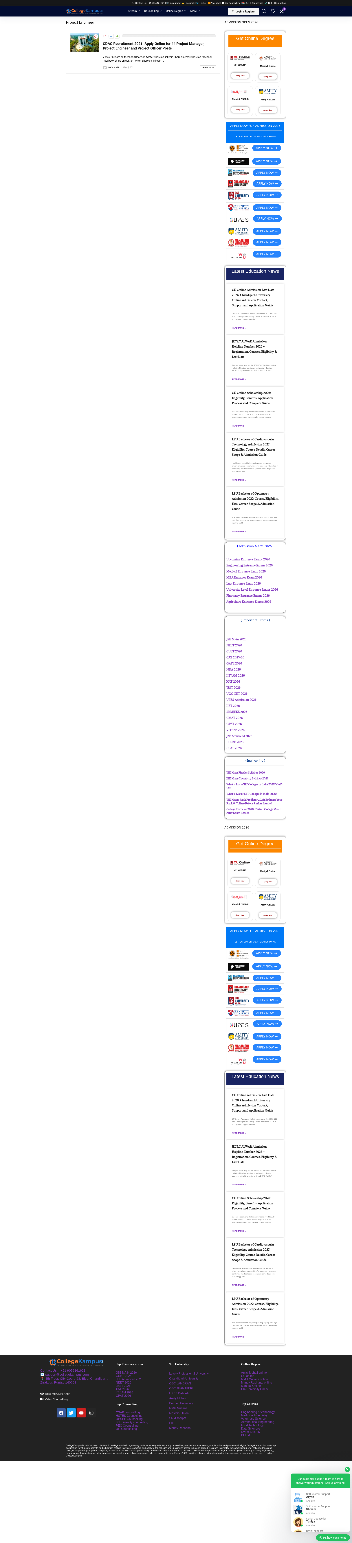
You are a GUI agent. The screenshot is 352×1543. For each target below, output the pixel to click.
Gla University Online (255, 1389)
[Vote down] (111, 36)
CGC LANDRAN (180, 1383)
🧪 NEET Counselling (275, 3)
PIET (173, 1423)
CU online (247, 1375)
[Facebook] (61, 1412)
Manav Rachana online (257, 1382)
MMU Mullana (178, 1408)
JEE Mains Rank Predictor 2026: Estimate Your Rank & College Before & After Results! (254, 801)
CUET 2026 (123, 1375)
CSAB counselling (128, 1412)
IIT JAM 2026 (124, 1392)
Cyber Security (250, 1431)
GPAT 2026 (123, 1395)
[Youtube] (81, 1412)
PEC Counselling (127, 1425)
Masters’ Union (179, 1413)
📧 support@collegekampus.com (64, 1374)
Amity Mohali (177, 1398)
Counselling (151, 11)
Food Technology (252, 1425)
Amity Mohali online (254, 1372)
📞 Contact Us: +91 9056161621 (148, 3)
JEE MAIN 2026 (126, 1372)
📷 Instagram (173, 3)
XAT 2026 (122, 1389)
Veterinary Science (253, 1418)
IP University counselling (132, 1422)
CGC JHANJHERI (181, 1388)
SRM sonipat (178, 1418)
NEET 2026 (123, 1382)
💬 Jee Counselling (231, 3)
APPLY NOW (208, 67)
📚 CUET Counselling (252, 3)
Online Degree (174, 11)
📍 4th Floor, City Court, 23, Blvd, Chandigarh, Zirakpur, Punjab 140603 (74, 1380)
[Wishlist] (273, 11)
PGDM (245, 1435)
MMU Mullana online (254, 1379)
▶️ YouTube (214, 3)
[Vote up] (117, 36)
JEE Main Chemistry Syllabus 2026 (247, 778)
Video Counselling (56, 1399)
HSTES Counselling (129, 1415)
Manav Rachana (180, 1428)
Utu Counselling (126, 1428)
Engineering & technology (258, 1412)
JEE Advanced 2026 (129, 1379)
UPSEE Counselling (129, 1419)
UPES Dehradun (180, 1393)
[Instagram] (91, 1412)
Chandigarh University (183, 1378)
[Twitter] (71, 1412)
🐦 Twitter (201, 3)
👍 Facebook (188, 3)
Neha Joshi (113, 67)
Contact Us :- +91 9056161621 (62, 1370)
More (193, 11)
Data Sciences (250, 1428)
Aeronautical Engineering (257, 1421)
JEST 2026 (123, 1385)
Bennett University (181, 1403)
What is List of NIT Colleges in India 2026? (251, 794)
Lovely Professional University (189, 1373)
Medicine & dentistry (254, 1415)
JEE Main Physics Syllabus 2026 (245, 772)
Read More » (239, 328)
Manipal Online (251, 1385)
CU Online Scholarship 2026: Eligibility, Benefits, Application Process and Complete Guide (252, 398)
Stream (132, 11)
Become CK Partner (57, 1393)
